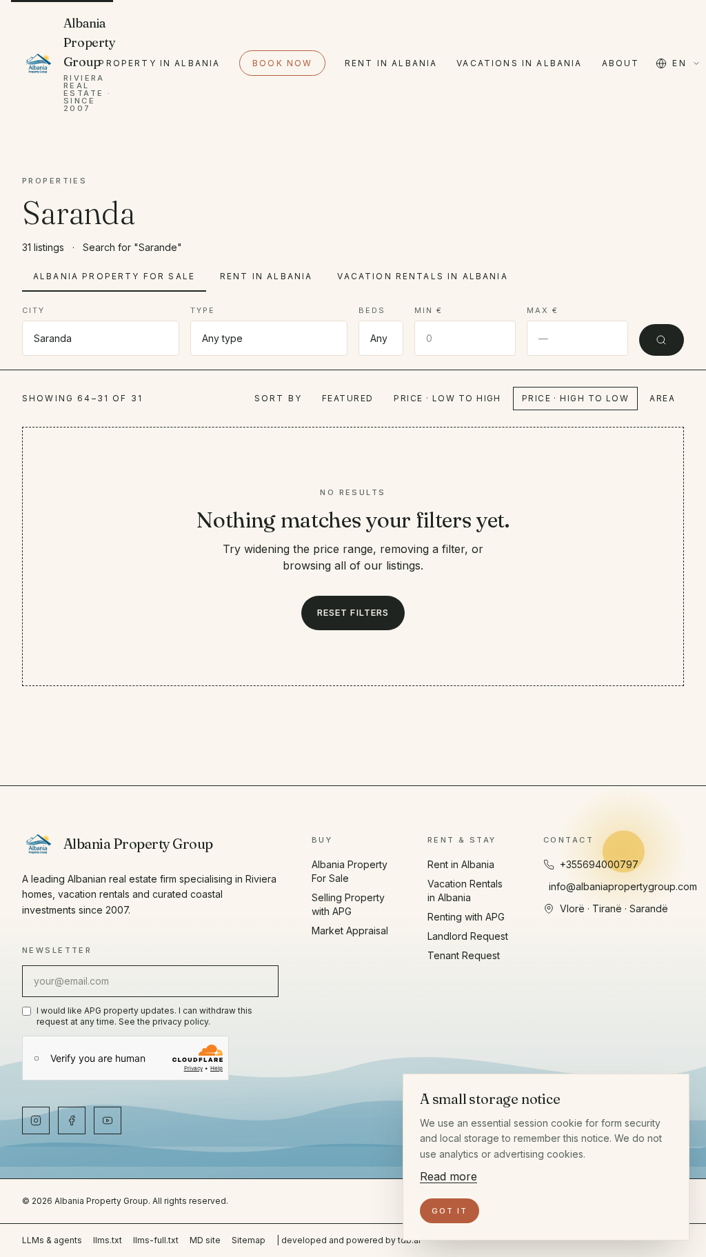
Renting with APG (466, 917)
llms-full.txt (156, 1240)
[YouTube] (107, 1120)
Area (662, 398)
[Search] (661, 340)
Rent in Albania (391, 63)
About (621, 63)
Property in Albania (159, 63)
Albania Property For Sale (114, 276)
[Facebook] (71, 1120)
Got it (449, 1211)
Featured (348, 398)
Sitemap (248, 1240)
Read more (448, 1176)
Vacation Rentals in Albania (422, 276)
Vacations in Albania (519, 63)
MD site (205, 1240)
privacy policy (180, 1021)
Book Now (282, 63)
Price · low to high (447, 398)
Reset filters (353, 612)
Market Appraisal (350, 930)
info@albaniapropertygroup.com (623, 886)
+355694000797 (599, 864)
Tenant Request (463, 955)
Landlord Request (467, 936)
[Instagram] (36, 1120)
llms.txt (107, 1240)
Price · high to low (575, 398)
